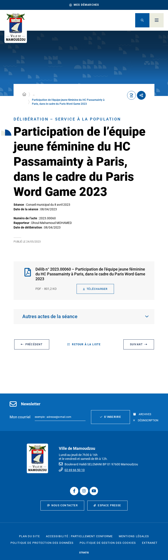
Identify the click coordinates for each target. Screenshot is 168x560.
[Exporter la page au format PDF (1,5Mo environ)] (131, 95)
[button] (142, 20)
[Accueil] (24, 94)
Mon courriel (20, 417)
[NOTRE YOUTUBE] (93, 491)
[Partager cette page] (141, 95)
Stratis (84, 552)
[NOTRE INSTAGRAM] (84, 491)
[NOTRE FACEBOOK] (74, 491)
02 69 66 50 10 (75, 470)
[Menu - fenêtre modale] (156, 20)
